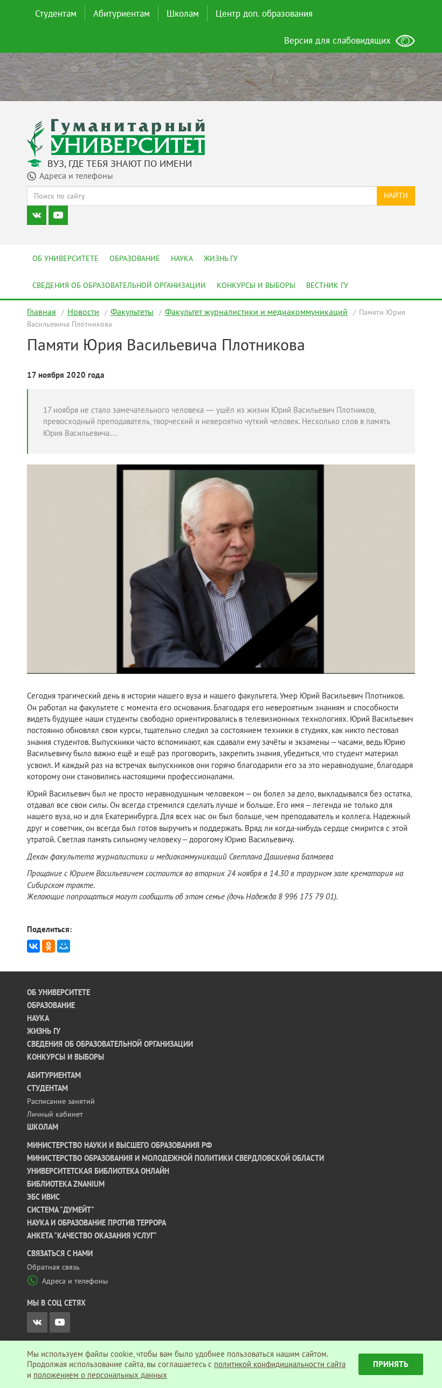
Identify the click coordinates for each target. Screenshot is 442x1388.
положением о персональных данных (100, 1375)
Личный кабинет (55, 1114)
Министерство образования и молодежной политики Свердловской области (175, 1158)
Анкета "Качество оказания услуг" (92, 1236)
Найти (396, 195)
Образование (134, 258)
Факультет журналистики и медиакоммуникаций (256, 311)
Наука (182, 258)
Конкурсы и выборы (256, 285)
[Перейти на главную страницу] (116, 137)
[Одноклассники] (48, 946)
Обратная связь (53, 1267)
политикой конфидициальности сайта (280, 1364)
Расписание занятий (61, 1101)
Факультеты (132, 311)
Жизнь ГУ (221, 258)
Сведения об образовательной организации (119, 285)
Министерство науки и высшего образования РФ (119, 1145)
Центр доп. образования (264, 13)
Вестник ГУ (327, 285)
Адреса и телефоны (75, 1281)
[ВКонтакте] (33, 946)
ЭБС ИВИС (43, 1197)
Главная (41, 311)
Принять (391, 1364)
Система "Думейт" (60, 1210)
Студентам (56, 13)
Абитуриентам (121, 13)
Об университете (65, 258)
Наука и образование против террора (96, 1223)
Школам (183, 13)
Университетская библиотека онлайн (98, 1171)
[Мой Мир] (63, 946)
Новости (83, 311)
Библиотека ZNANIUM (66, 1184)
